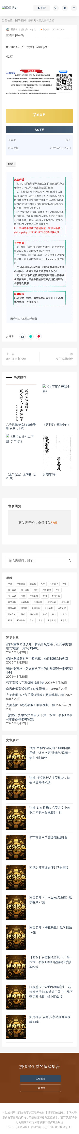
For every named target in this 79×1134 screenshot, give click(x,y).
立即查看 (40, 1079)
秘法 (11, 164)
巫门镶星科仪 (64, 359)
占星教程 (34, 596)
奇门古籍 (56, 596)
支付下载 (39, 129)
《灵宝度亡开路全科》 (56, 424)
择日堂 (24, 608)
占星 (23, 596)
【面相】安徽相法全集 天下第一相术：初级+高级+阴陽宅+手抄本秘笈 (39, 717)
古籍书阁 (36, 1127)
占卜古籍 (12, 596)
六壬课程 (25, 590)
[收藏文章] (22, 336)
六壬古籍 (12, 590)
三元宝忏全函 (29, 318)
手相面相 (38, 602)
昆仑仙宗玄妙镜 (16, 359)
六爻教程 (47, 590)
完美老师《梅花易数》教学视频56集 (30, 705)
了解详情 (40, 1088)
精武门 (64, 614)
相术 (23, 614)
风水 (32, 621)
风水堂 (64, 621)
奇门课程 (12, 602)
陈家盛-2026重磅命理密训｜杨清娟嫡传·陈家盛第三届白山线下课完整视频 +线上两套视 (51, 992)
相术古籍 (34, 614)
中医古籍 (21, 584)
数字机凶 (36, 608)
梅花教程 (62, 608)
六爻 (36, 590)
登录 (54, 522)
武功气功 (12, 614)
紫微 (10, 621)
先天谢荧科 (50, 474)
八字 (43, 584)
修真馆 (33, 584)
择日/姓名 (51, 602)
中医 (10, 584)
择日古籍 (65, 602)
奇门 (45, 596)
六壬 (65, 584)
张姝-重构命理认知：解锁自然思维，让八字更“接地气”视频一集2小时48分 (39, 646)
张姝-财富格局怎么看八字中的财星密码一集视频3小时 (39, 670)
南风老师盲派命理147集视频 (25, 688)
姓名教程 (25, 602)
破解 (45, 614)
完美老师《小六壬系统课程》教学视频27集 (35, 695)
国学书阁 (20, 20)
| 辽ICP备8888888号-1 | (57, 1127)
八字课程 (54, 584)
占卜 (58, 590)
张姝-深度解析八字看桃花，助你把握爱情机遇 (37, 658)
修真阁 (32, 20)
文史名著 (49, 608)
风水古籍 (52, 621)
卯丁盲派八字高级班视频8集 (25, 682)
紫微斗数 (21, 621)
